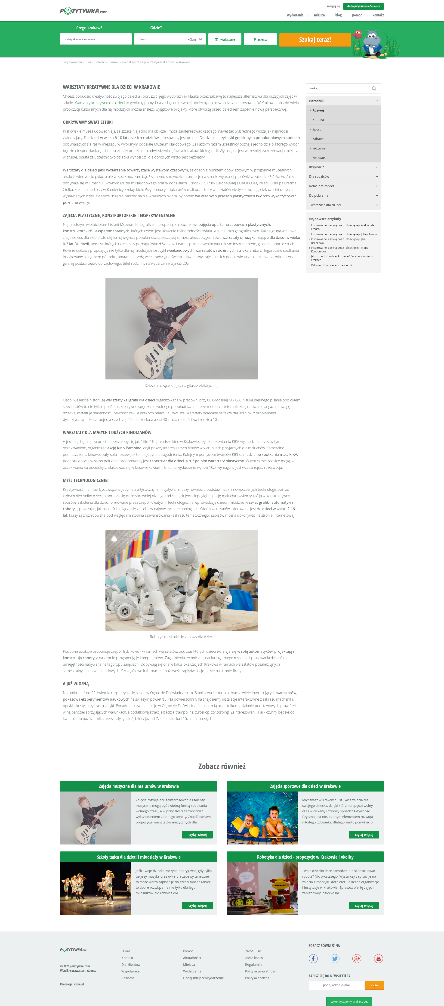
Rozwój (114, 62)
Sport (316, 129)
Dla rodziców (319, 176)
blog (338, 15)
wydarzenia (295, 15)
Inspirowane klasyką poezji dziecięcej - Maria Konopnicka (340, 249)
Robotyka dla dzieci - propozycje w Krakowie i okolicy (305, 857)
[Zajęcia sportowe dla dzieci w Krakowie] (262, 843)
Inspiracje (316, 167)
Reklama (128, 978)
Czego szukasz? (89, 28)
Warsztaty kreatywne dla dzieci (100, 102)
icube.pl (79, 984)
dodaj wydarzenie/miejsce (363, 6)
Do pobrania (318, 195)
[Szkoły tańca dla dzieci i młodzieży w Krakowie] (95, 914)
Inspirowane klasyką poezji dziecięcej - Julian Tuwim (344, 234)
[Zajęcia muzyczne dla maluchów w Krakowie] (95, 843)
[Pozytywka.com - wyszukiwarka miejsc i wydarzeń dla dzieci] (83, 11)
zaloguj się (333, 6)
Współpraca (130, 971)
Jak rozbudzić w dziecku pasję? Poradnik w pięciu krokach (342, 258)
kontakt (378, 15)
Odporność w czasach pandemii (331, 265)
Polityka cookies (257, 978)
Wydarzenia (192, 971)
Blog (88, 62)
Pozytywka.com (72, 62)
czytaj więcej (197, 834)
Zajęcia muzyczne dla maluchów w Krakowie (139, 786)
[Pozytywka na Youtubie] (378, 959)
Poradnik (100, 62)
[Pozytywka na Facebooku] (313, 959)
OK (366, 1002)
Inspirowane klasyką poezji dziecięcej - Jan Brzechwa (338, 241)
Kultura (318, 120)
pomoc (357, 15)
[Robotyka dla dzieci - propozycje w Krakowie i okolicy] (262, 914)
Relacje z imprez (322, 186)
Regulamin (253, 964)
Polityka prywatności (261, 971)
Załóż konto (254, 958)
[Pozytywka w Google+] (356, 959)
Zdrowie (318, 157)
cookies (357, 1001)
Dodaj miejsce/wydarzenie (203, 978)
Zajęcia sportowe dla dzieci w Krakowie (305, 786)
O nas (125, 951)
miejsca (319, 15)
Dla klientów (130, 964)
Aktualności (192, 958)
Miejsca (189, 964)
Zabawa (318, 139)
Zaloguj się (253, 951)
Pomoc (188, 951)
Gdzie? (156, 28)
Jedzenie (319, 148)
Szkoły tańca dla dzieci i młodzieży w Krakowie (139, 857)
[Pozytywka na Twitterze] (335, 959)
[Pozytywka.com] (73, 949)
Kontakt (127, 958)
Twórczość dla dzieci (325, 205)
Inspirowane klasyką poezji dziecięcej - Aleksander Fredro (343, 227)
